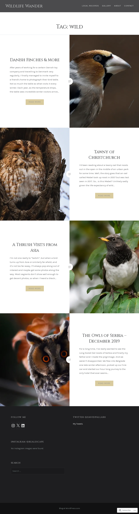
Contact (129, 6)
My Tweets (78, 424)
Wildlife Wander (24, 6)
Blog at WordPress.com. (69, 508)
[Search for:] (38, 471)
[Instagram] (13, 425)
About (117, 6)
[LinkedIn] (23, 425)
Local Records (90, 6)
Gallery (106, 6)
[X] (18, 425)
